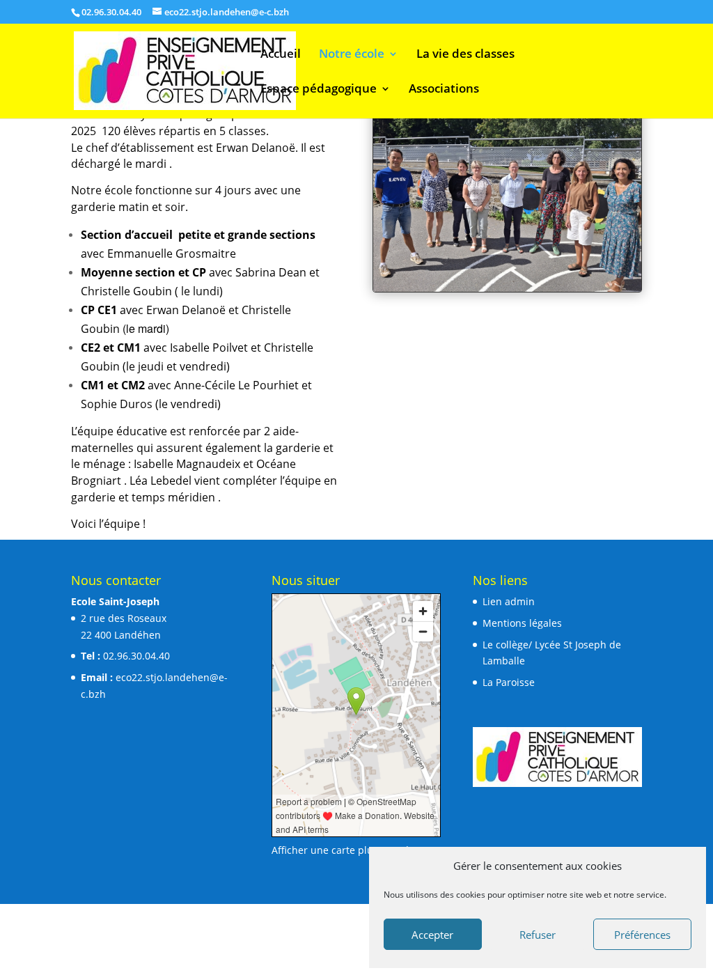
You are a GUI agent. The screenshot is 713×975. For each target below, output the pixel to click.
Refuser (537, 935)
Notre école (351, 55)
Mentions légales (522, 623)
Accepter (432, 935)
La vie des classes (465, 55)
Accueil (280, 55)
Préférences (642, 935)
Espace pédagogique (318, 90)
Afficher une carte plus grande (343, 850)
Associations (444, 90)
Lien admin (509, 601)
